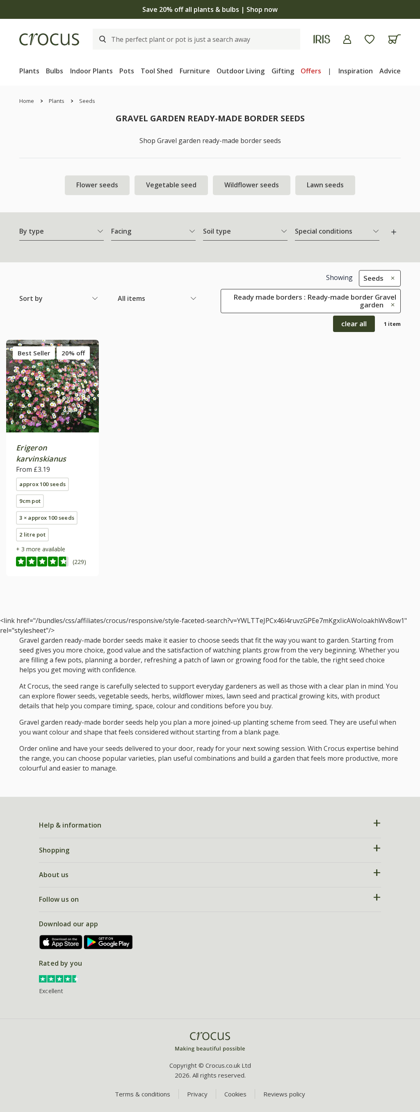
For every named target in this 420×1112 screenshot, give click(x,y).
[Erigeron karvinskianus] (52, 386)
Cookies (235, 1094)
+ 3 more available (40, 549)
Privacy (197, 1094)
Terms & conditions (142, 1094)
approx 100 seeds (42, 484)
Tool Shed (157, 70)
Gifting (283, 70)
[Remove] (390, 278)
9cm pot (30, 501)
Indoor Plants (91, 70)
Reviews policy (284, 1094)
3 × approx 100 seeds (46, 517)
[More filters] (394, 232)
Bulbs (54, 70)
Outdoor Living (241, 70)
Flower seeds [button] (97, 184)
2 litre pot (32, 534)
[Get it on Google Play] (108, 942)
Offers (311, 70)
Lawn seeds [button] (325, 184)
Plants (29, 70)
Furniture (195, 70)
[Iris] (321, 39)
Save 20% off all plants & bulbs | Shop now (210, 9)
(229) (79, 562)
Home (26, 101)
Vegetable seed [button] (171, 184)
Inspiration (355, 70)
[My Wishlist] (369, 39)
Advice (390, 70)
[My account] (347, 39)
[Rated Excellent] (59, 977)
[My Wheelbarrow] (394, 39)
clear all (354, 323)
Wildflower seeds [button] (251, 184)
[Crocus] (49, 39)
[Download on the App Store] (61, 942)
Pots (126, 70)
